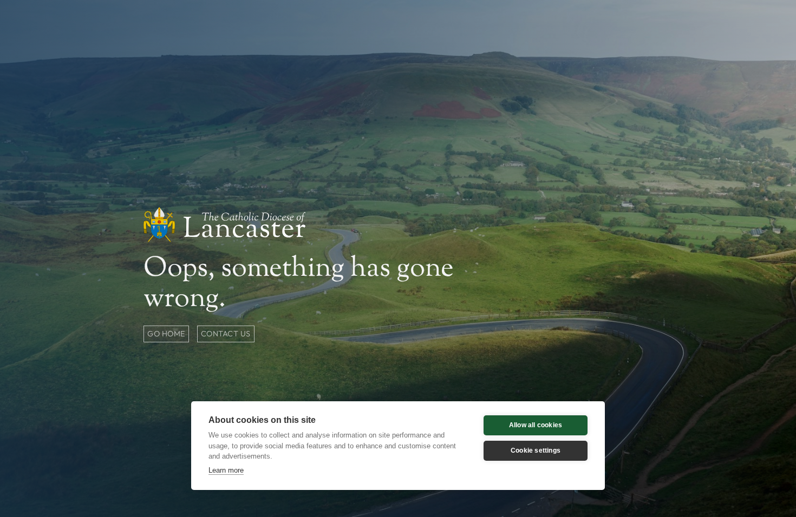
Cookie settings (535, 450)
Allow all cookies (535, 425)
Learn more (226, 470)
